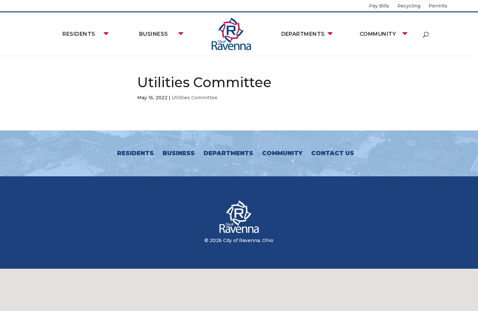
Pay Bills (379, 6)
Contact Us (332, 153)
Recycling (408, 6)
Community (378, 34)
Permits (438, 6)
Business (153, 34)
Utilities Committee (195, 98)
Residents (78, 34)
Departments (303, 34)
